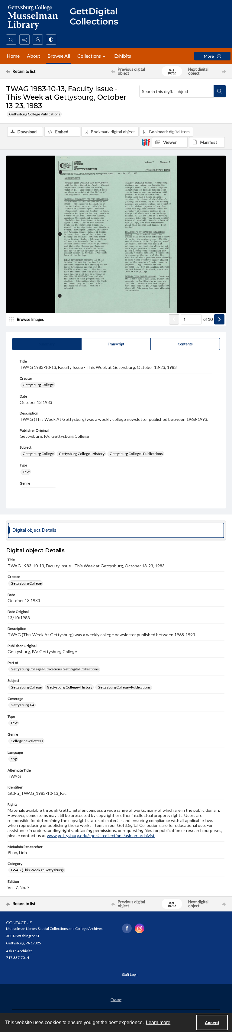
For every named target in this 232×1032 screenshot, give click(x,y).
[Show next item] (219, 319)
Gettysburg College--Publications (136, 453)
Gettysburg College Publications (34, 114)
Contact (116, 1000)
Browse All (58, 56)
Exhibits (122, 56)
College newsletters (27, 741)
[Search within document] (220, 91)
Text (26, 471)
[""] (96, 17)
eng (14, 758)
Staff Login (130, 974)
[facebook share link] (127, 928)
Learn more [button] (158, 1022)
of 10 (208, 319)
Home (13, 56)
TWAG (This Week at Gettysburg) (37, 870)
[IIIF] (146, 142)
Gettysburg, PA (22, 705)
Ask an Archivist (19, 951)
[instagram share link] (139, 928)
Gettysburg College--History (82, 453)
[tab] (46, 344)
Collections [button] (89, 56)
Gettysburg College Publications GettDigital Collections (55, 669)
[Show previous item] (174, 319)
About (33, 56)
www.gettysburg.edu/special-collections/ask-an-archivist (101, 835)
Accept (212, 1022)
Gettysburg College (38, 384)
